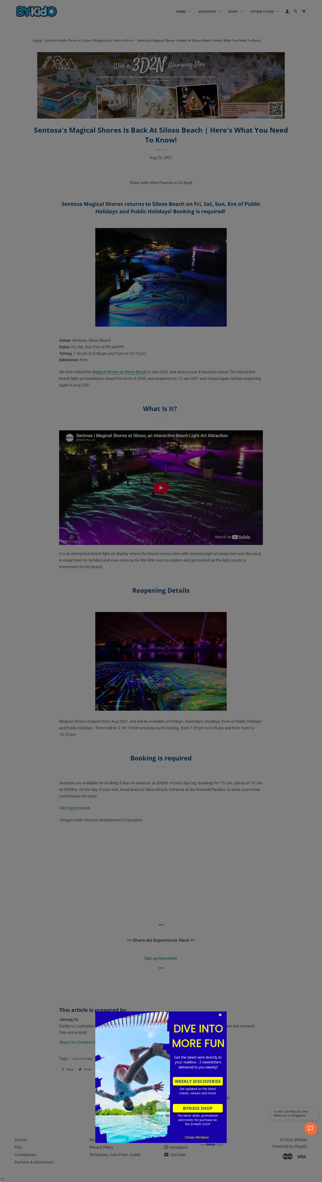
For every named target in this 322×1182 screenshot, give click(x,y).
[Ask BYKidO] (310, 1128)
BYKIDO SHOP (198, 1108)
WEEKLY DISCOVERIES (198, 1081)
